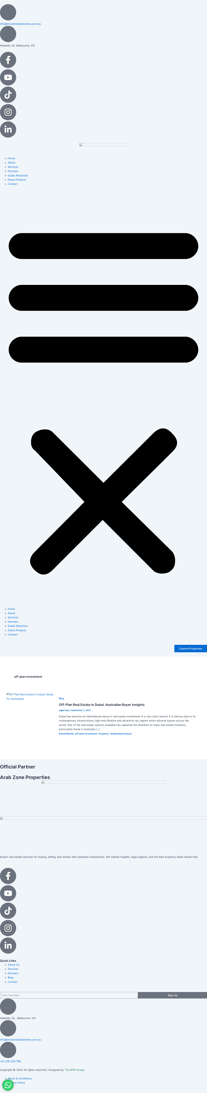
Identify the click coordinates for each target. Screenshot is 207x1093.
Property (103, 733)
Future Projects (17, 179)
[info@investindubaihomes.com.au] (8, 12)
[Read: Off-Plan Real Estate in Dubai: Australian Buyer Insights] (30, 696)
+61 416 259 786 (10, 1061)
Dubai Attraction (18, 175)
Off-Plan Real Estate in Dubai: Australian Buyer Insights (102, 705)
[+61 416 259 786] (8, 1050)
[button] (103, 398)
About (11, 162)
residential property (121, 733)
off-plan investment (86, 733)
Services (13, 166)
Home (11, 158)
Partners (13, 171)
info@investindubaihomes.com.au (20, 23)
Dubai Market (66, 733)
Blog (61, 698)
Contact (13, 183)
